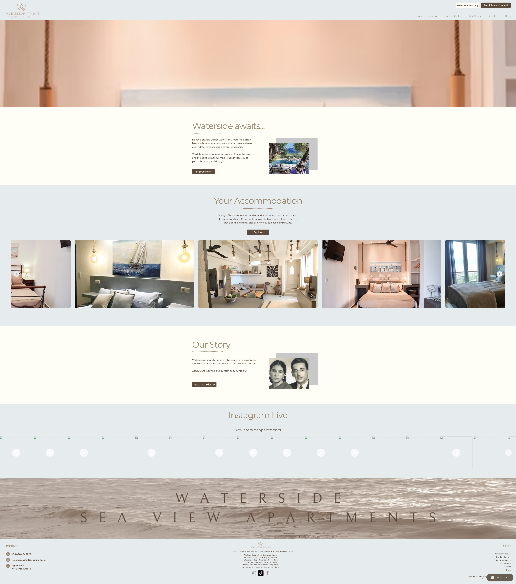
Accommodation (503, 554)
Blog (508, 570)
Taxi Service (505, 563)
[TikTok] (261, 573)
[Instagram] (254, 573)
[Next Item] (499, 274)
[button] (204, 384)
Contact (507, 566)
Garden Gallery (503, 557)
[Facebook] (267, 573)
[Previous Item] (16, 274)
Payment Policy (503, 560)
